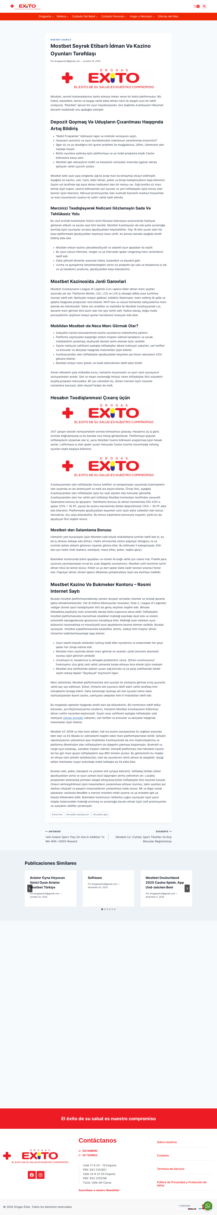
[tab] (102, 909)
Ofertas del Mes (168, 16)
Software (95, 878)
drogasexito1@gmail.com (67, 61)
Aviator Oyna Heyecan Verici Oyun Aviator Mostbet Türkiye (47, 882)
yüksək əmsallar (73, 717)
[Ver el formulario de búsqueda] (204, 6)
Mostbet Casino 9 (61, 39)
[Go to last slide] (29, 888)
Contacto (163, 1155)
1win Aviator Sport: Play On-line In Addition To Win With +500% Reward (74, 836)
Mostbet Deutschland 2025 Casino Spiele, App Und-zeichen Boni (165, 882)
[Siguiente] (187, 888)
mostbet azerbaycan (77, 814)
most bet (57, 814)
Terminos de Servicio (170, 1168)
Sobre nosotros (167, 1142)
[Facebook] (32, 1175)
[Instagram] (40, 1175)
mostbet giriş (100, 814)
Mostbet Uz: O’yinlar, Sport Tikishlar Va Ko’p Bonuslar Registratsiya (144, 836)
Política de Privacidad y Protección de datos (182, 1184)
